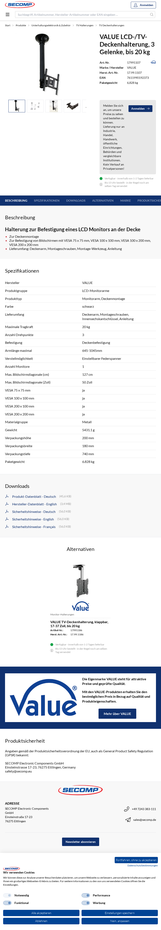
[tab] (16, 106)
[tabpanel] (47, 64)
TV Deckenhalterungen (111, 25)
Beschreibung (16, 200)
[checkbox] (7, 895)
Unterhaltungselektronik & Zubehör (51, 25)
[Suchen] (152, 14)
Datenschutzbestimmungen (142, 865)
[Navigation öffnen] (8, 14)
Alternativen (103, 200)
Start (7, 25)
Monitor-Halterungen (62, 614)
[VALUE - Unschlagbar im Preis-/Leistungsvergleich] (43, 697)
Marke (125, 200)
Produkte (21, 25)
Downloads (76, 200)
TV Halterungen (84, 25)
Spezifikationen (47, 200)
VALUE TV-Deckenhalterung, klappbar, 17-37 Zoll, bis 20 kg (79, 624)
